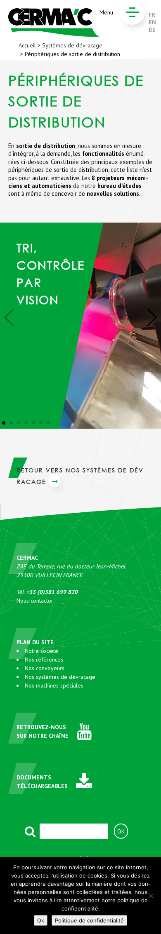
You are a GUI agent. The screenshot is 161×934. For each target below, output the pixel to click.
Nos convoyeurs (44, 668)
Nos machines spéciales (54, 685)
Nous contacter (35, 600)
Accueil (27, 45)
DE (152, 29)
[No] (151, 896)
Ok (40, 920)
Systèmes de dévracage (72, 45)
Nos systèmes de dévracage (60, 677)
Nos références (44, 659)
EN (152, 22)
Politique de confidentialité (89, 920)
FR (152, 15)
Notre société (41, 651)
